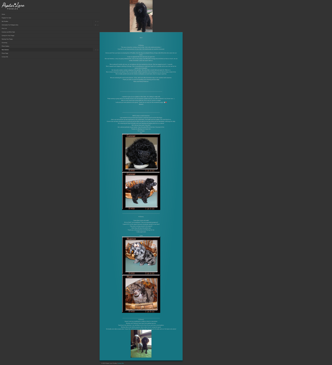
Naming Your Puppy (7, 39)
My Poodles (5, 21)
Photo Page (5, 53)
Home (3, 14)
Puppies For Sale (6, 17)
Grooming (4, 42)
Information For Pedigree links (10, 25)
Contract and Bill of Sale (8, 32)
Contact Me (5, 56)
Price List (4, 28)
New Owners (5, 49)
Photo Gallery (5, 46)
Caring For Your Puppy (8, 35)
